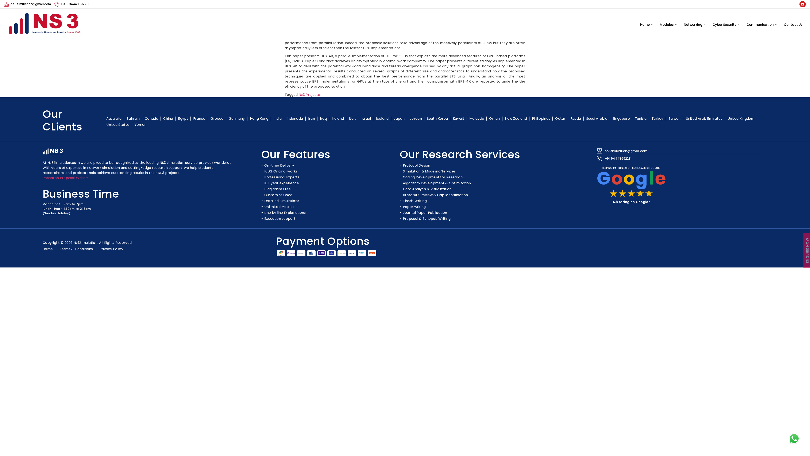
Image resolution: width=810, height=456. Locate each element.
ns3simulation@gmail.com (626, 150)
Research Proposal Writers (66, 177)
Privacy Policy (111, 249)
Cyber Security (724, 24)
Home (645, 24)
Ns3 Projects (309, 94)
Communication (760, 24)
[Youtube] (802, 4)
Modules (667, 24)
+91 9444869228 (618, 158)
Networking (693, 24)
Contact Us (793, 24)
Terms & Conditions (76, 249)
